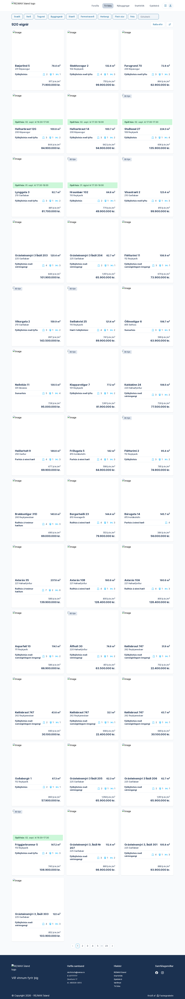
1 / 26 (60, 508)
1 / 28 (114, 316)
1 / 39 (114, 60)
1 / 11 (170, 508)
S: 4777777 (72, 976)
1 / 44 (169, 123)
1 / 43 (169, 250)
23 (106, 946)
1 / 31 (60, 316)
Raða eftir (158, 24)
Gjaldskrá (154, 5)
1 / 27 (60, 60)
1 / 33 (60, 186)
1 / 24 (60, 640)
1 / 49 (60, 379)
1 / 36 (114, 123)
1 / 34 (169, 316)
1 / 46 (114, 250)
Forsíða (95, 5)
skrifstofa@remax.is (76, 972)
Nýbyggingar (123, 5)
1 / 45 (60, 250)
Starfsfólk (139, 5)
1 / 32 (60, 123)
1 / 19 (169, 60)
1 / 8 (170, 640)
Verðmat (117, 983)
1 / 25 (60, 574)
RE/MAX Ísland (120, 972)
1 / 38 (114, 574)
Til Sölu (108, 5)
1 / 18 (60, 773)
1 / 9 (60, 706)
